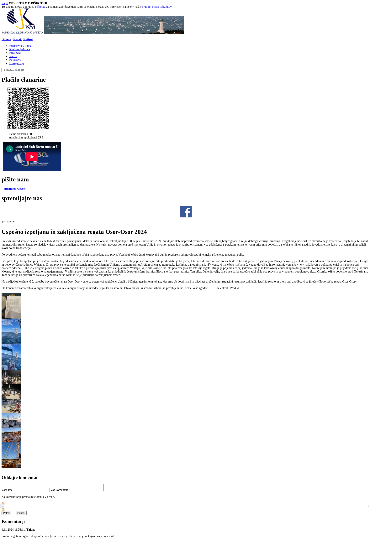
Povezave (15, 59)
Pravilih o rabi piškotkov (157, 6)
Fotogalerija (16, 63)
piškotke (40, 6)
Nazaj (17, 39)
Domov (6, 39)
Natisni (28, 39)
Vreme (13, 56)
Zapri (5, 3)
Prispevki (15, 52)
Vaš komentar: (59, 490)
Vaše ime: (8, 490)
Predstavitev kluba (20, 45)
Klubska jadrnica (19, 49)
